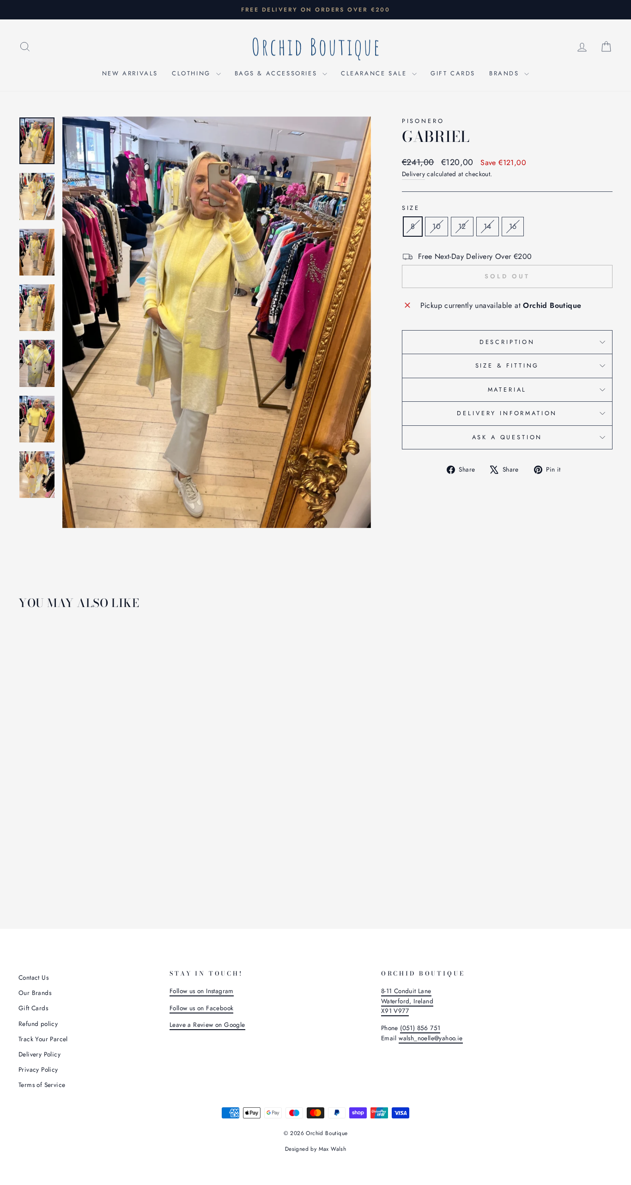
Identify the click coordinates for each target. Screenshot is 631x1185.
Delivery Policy (39, 1054)
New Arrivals (130, 73)
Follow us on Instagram (202, 990)
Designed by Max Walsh (315, 1149)
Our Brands (34, 992)
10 (436, 226)
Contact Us (33, 977)
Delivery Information (507, 413)
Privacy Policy (38, 1069)
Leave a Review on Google (207, 1024)
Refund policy (38, 1023)
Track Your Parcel (43, 1039)
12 (462, 226)
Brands (505, 73)
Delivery (413, 173)
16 (513, 226)
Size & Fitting (507, 365)
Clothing (192, 73)
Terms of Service (41, 1084)
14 (487, 226)
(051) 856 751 (420, 1027)
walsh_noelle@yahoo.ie (430, 1038)
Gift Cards (453, 73)
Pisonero (423, 121)
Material (507, 389)
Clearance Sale (375, 73)
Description (507, 342)
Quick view (88, 832)
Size (411, 207)
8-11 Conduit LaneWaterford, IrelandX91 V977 (407, 1001)
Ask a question (507, 437)
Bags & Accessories (277, 73)
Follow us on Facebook (201, 1008)
